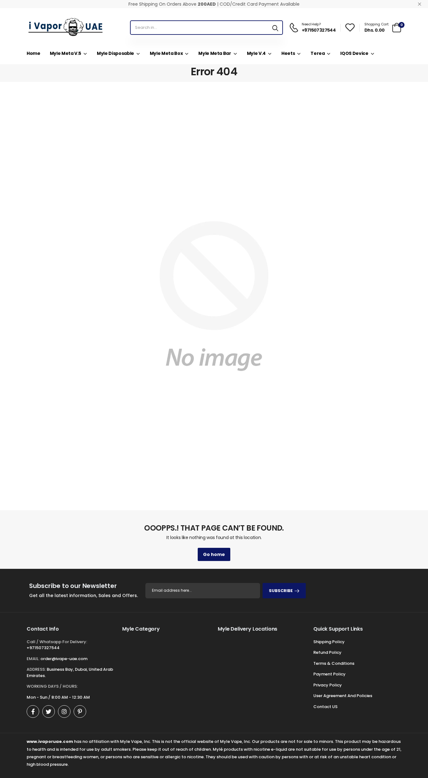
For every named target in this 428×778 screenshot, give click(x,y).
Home (33, 53)
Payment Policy (329, 674)
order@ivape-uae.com (63, 659)
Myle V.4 (256, 53)
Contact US (325, 707)
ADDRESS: (36, 669)
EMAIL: (33, 659)
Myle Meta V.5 (65, 53)
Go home (214, 554)
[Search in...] (275, 27)
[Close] (419, 4)
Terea (318, 53)
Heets (288, 53)
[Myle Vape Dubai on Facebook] (33, 711)
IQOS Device (354, 53)
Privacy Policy (327, 685)
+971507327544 (43, 648)
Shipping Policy (329, 642)
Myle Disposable (115, 53)
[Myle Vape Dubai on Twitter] (48, 711)
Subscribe (281, 591)
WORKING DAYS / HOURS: (52, 686)
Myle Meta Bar (214, 53)
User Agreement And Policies (342, 696)
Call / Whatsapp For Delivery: (57, 642)
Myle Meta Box (166, 53)
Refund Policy (327, 652)
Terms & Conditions (333, 663)
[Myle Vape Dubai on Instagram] (64, 711)
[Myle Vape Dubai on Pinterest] (80, 711)
